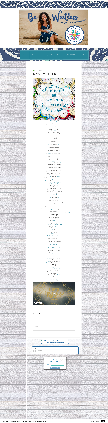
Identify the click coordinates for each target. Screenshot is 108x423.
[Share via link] (42, 313)
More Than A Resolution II (40, 63)
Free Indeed (67, 63)
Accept (103, 421)
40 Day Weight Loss (59, 63)
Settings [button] (92, 421)
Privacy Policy (44, 421)
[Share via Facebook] (33, 313)
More (73, 63)
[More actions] (74, 70)
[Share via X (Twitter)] (36, 313)
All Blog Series (30, 63)
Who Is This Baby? (50, 63)
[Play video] (54, 293)
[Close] (106, 421)
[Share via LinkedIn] (39, 313)
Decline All (97, 421)
